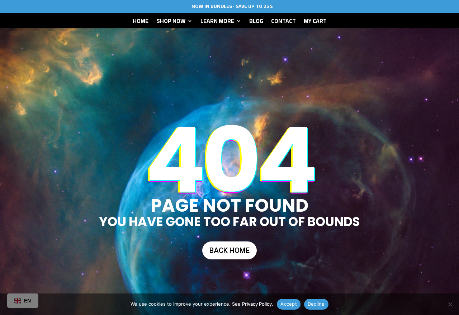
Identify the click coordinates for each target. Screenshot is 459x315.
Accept (288, 304)
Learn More (217, 22)
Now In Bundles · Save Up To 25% (232, 6)
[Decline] (450, 304)
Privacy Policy (257, 304)
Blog (256, 22)
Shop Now (170, 22)
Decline (316, 304)
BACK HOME (229, 250)
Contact (283, 22)
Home (140, 22)
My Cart (315, 22)
